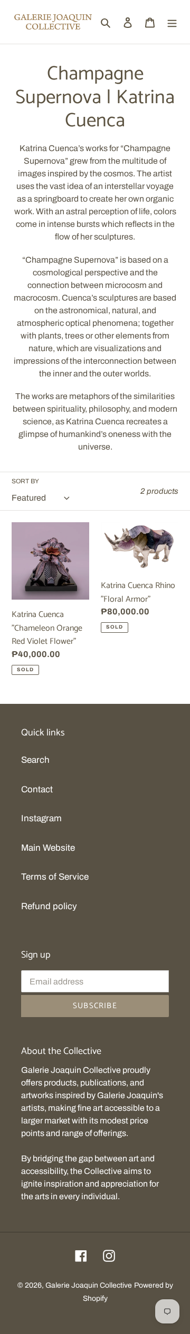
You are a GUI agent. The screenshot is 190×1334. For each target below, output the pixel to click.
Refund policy (49, 906)
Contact (37, 789)
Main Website (48, 848)
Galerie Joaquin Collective (88, 1285)
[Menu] (172, 22)
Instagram (41, 818)
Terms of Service (55, 877)
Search (35, 760)
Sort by (25, 481)
